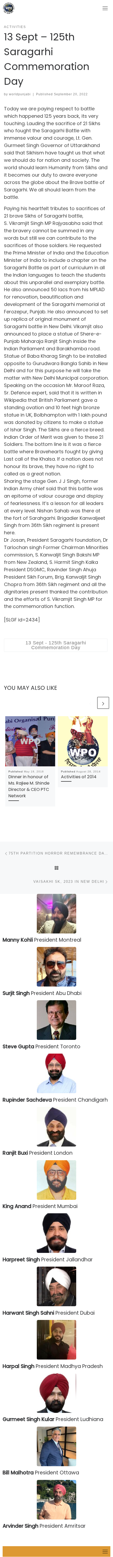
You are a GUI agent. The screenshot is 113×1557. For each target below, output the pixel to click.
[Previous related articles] (90, 703)
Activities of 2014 (78, 777)
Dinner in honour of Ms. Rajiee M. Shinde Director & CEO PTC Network (28, 786)
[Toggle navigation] (105, 8)
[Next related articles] (103, 703)
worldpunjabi (20, 94)
